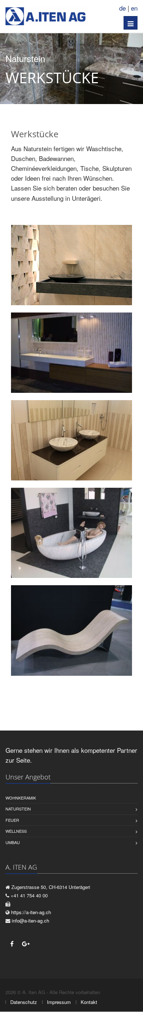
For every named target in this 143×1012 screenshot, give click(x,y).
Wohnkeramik (21, 798)
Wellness (16, 831)
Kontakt (89, 1001)
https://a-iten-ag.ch (31, 912)
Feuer (12, 820)
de (122, 7)
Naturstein (18, 809)
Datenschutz (23, 1001)
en (134, 7)
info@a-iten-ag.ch (30, 920)
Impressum (59, 1001)
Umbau (13, 842)
